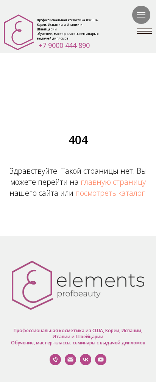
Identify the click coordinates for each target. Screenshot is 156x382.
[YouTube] (100, 363)
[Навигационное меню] (141, 14)
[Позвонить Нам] (55, 363)
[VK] (85, 363)
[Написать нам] (70, 363)
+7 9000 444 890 (64, 45)
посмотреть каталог (110, 193)
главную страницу (113, 182)
